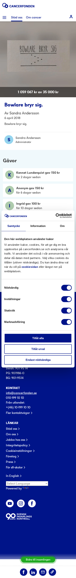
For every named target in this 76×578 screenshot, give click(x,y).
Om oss (11, 434)
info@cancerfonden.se (21, 393)
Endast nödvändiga (38, 359)
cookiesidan (30, 266)
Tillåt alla (38, 338)
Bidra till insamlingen (38, 559)
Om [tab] (62, 225)
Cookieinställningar (19, 450)
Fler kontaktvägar (18, 412)
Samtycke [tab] (13, 225)
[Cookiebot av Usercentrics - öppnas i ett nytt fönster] (55, 215)
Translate (35, 488)
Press (9, 461)
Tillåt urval (38, 349)
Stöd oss (11, 428)
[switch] (66, 299)
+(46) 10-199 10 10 (18, 407)
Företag (11, 456)
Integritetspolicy (17, 445)
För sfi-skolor (14, 467)
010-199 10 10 (15, 398)
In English (12, 475)
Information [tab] (38, 225)
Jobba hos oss (15, 439)
